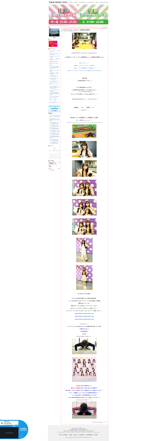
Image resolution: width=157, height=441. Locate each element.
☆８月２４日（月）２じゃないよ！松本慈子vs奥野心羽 (54, 134)
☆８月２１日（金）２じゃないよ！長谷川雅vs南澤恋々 (54, 140)
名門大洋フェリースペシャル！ (54, 84)
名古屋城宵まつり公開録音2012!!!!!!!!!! (54, 73)
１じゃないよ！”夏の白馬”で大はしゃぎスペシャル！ (54, 97)
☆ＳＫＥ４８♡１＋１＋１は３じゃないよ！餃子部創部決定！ (54, 116)
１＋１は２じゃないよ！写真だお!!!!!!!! (54, 51)
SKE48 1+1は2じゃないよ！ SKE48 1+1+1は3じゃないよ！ (60, 25)
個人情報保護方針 (81, 434)
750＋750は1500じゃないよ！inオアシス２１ (54, 76)
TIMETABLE (70, 2)
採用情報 (96, 434)
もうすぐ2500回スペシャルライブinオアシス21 (54, 82)
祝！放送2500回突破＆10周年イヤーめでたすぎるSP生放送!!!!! (54, 93)
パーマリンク (105, 422)
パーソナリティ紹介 (53, 100)
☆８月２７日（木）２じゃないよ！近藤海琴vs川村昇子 (54, 126)
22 (57, 156)
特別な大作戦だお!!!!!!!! (53, 61)
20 (54, 156)
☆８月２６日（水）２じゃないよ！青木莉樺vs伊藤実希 (54, 128)
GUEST (97, 2)
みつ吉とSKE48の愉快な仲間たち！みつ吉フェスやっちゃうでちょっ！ (54, 67)
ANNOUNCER (82, 2)
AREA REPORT (90, 2)
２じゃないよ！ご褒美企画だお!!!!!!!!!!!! (54, 59)
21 (56, 156)
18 (51, 156)
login (59, 168)
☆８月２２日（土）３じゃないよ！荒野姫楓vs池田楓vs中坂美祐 (54, 137)
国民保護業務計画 (89, 434)
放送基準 (75, 434)
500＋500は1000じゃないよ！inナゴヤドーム (54, 79)
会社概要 (70, 434)
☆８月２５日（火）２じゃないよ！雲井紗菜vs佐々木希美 (54, 131)
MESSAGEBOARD (104, 2)
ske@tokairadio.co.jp (87, 91)
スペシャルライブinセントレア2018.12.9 (54, 90)
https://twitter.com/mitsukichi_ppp (84, 313)
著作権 (60, 434)
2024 (54, 149)
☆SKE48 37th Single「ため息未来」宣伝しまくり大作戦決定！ (54, 119)
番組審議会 (65, 434)
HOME (50, 25)
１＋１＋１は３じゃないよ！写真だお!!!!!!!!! (54, 54)
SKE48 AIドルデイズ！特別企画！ (54, 71)
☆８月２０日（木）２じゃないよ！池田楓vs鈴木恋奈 (54, 143)
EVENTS (76, 2)
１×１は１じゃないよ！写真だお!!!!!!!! (54, 57)
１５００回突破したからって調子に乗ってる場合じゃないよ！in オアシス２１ (54, 87)
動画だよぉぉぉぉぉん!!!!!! (54, 63)
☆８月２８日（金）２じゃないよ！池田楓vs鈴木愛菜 (54, 123)
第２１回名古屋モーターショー (54, 103)
